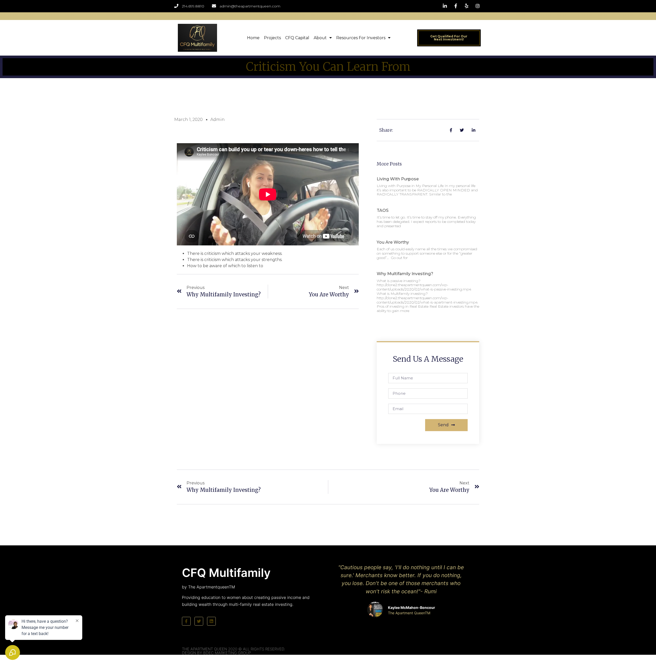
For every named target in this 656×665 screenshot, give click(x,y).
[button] (449, 38)
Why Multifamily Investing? (405, 273)
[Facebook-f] (186, 621)
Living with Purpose (398, 178)
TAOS (382, 210)
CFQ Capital (297, 37)
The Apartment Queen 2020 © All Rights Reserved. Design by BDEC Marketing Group (233, 651)
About (320, 37)
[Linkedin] (211, 621)
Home (253, 37)
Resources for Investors (360, 37)
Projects (272, 37)
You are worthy (393, 242)
